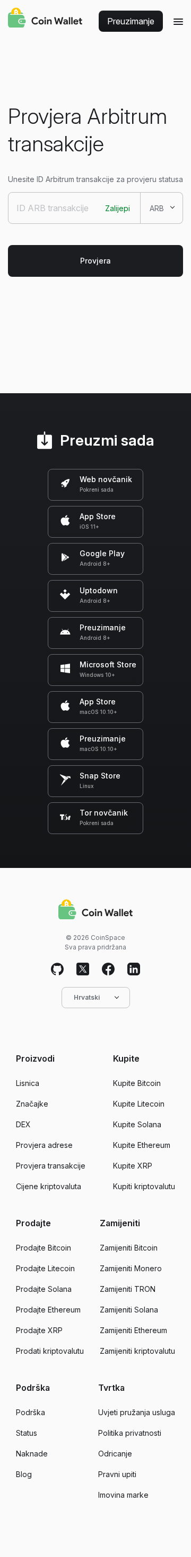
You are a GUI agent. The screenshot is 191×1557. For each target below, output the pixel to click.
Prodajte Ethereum (48, 1309)
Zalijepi (117, 208)
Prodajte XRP (39, 1330)
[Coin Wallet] (45, 19)
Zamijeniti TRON (127, 1288)
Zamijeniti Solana (129, 1309)
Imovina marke (123, 1494)
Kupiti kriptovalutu (144, 1186)
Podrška (30, 1412)
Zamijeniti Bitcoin (129, 1247)
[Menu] (178, 21)
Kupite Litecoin (138, 1103)
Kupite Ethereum (141, 1144)
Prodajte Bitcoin (43, 1247)
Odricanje (115, 1453)
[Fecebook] (108, 969)
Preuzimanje (130, 21)
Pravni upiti (117, 1474)
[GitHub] (57, 969)
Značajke (32, 1103)
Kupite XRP (132, 1165)
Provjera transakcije (50, 1165)
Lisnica (27, 1083)
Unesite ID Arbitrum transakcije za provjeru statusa (95, 179)
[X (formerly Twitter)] (82, 969)
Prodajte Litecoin (45, 1268)
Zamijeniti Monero (131, 1268)
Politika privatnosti (129, 1432)
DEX (23, 1124)
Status (26, 1432)
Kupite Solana (137, 1124)
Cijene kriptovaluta (48, 1186)
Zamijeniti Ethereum (133, 1330)
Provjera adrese (44, 1144)
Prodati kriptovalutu (50, 1350)
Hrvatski (87, 997)
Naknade (32, 1453)
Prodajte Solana (44, 1288)
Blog (24, 1474)
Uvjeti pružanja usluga (136, 1412)
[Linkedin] (133, 969)
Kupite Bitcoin (137, 1083)
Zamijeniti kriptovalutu (137, 1350)
